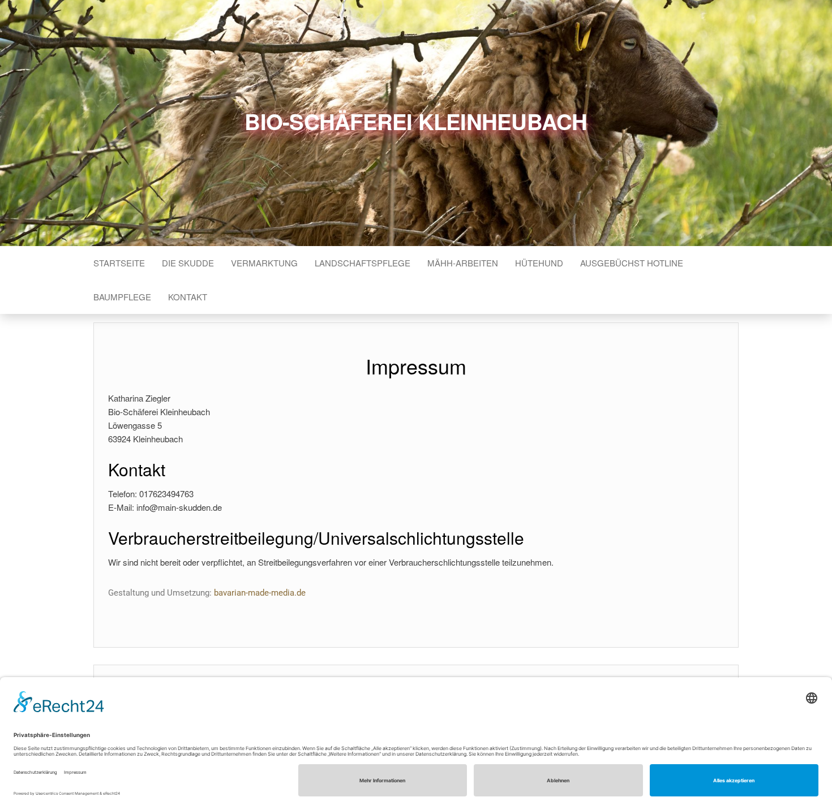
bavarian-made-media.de (260, 593)
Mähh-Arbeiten (462, 263)
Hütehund (539, 263)
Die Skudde (188, 263)
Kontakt (187, 297)
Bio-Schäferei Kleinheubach (416, 121)
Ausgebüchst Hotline (631, 263)
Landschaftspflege (362, 263)
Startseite (119, 263)
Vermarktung (264, 263)
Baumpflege (122, 297)
